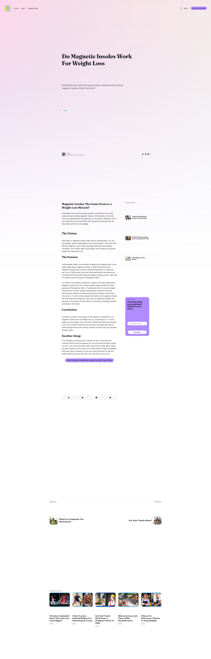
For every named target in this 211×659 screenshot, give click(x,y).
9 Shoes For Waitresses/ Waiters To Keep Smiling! (150, 618)
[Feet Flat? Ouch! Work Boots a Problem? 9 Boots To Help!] (105, 600)
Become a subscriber (198, 8)
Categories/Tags (33, 8)
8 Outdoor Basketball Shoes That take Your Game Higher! (59, 618)
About (23, 8)
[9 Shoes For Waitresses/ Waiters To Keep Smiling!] (151, 600)
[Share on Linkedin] (147, 154)
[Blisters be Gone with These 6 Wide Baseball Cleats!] (128, 600)
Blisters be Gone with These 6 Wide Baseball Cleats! (127, 618)
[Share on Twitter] (142, 154)
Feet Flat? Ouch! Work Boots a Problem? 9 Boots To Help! (104, 619)
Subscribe (137, 332)
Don (69, 153)
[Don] (64, 154)
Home (16, 8)
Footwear (65, 110)
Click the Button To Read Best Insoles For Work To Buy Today (89, 360)
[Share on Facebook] (145, 154)
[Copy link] (110, 397)
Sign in (186, 8)
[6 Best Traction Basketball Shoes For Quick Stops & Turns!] (82, 600)
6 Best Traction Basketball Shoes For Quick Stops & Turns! (82, 618)
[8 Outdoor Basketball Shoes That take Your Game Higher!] (59, 600)
